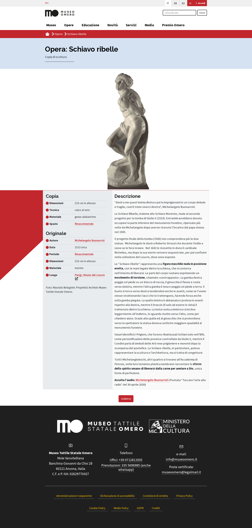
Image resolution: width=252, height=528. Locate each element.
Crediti (156, 508)
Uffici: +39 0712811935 (126, 460)
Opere (69, 25)
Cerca (202, 12)
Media (149, 25)
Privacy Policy (184, 496)
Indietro (126, 398)
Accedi (201, 3)
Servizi (131, 25)
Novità (112, 25)
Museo (51, 25)
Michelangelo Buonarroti (152, 380)
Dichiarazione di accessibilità (117, 496)
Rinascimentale (84, 224)
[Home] (59, 12)
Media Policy (121, 508)
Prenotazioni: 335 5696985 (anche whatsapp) (126, 467)
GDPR (140, 508)
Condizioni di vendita (155, 496)
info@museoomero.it (181, 459)
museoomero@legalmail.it (181, 472)
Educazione (90, 25)
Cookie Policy (97, 508)
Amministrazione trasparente (74, 496)
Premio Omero (173, 25)
